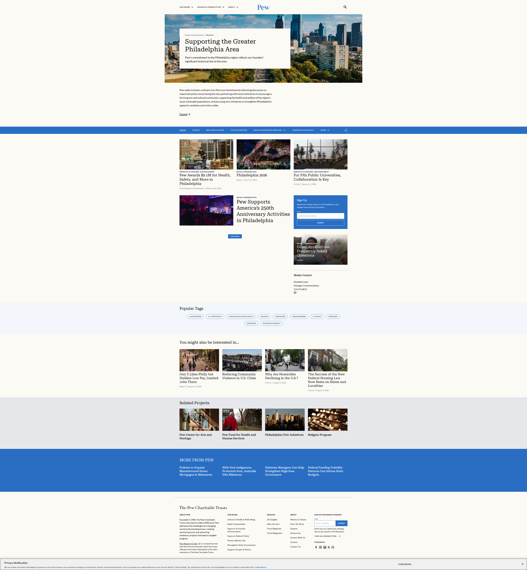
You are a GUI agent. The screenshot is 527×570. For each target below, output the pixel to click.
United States (195, 316)
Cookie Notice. (261, 567)
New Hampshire (299, 316)
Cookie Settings (404, 564)
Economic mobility (271, 323)
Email (299, 211)
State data (333, 316)
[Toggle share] (345, 130)
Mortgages (280, 316)
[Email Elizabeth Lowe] (295, 292)
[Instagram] (320, 547)
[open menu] (284, 130)
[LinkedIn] (324, 547)
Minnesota (251, 323)
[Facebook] (316, 547)
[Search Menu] (345, 7)
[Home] (203, 507)
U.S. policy (317, 316)
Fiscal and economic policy (241, 316)
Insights (271, 515)
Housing (264, 316)
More (323, 130)
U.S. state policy (215, 316)
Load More (234, 236)
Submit (320, 223)
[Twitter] (329, 547)
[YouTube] (332, 547)
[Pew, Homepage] (263, 7)
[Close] (523, 564)
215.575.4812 (300, 289)
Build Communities (194, 35)
